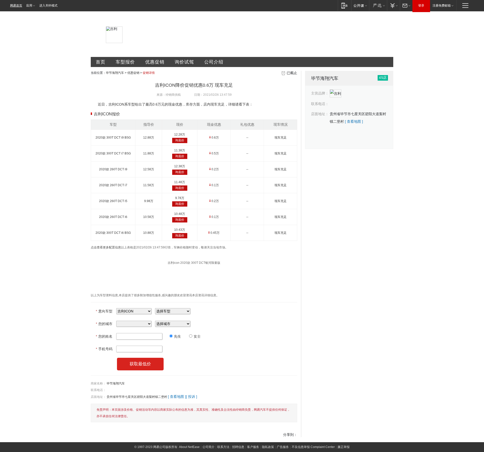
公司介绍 (213, 61)
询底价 (179, 140)
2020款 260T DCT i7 (113, 185)
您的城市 (104, 324)
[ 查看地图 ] (177, 397)
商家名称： (98, 383)
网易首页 (16, 5)
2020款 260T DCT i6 (113, 217)
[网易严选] (378, 5)
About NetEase (189, 447)
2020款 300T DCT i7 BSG (113, 153)
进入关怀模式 (48, 5)
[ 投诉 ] (191, 397)
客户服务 (253, 447)
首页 (100, 61)
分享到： (290, 435)
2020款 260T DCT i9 (113, 169)
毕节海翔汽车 (115, 73)
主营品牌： (320, 93)
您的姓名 (104, 336)
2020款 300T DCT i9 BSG (113, 137)
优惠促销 (154, 61)
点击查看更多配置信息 (106, 247)
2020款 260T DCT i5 (113, 201)
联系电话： (98, 390)
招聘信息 (238, 447)
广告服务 (283, 447)
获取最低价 (140, 364)
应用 (29, 5)
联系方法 (223, 447)
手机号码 (104, 349)
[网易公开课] (360, 5)
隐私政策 (268, 447)
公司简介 (208, 447)
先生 (177, 336)
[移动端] (344, 5)
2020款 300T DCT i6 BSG (113, 233)
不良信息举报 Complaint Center (313, 447)
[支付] (393, 5)
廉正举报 (344, 447)
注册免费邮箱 (442, 5)
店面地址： (98, 397)
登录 (421, 5)
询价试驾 (184, 61)
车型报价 (125, 61)
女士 (197, 336)
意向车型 (104, 311)
